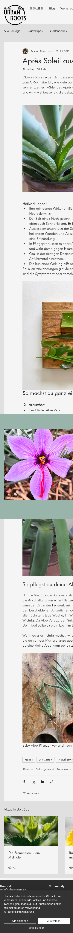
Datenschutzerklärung (21, 911)
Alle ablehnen (20, 921)
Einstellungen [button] (37, 927)
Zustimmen (53, 921)
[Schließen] (67, 895)
